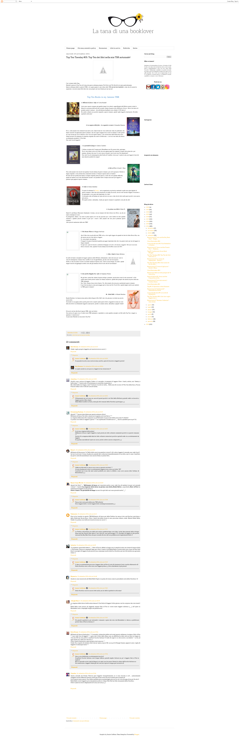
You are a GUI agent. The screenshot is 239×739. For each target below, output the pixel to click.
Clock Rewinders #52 (153, 270)
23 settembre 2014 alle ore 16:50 (98, 358)
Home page (70, 48)
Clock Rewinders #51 (153, 284)
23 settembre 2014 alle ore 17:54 (88, 632)
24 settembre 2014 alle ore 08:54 (93, 366)
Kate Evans (74, 632)
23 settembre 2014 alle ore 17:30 (98, 588)
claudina (74, 379)
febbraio (150, 319)
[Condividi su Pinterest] (89, 333)
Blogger (136, 734)
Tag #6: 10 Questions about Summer (158, 286)
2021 (147, 209)
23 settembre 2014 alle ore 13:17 (93, 412)
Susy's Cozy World (77, 483)
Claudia (73, 673)
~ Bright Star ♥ (75, 601)
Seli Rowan (74, 346)
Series (135, 48)
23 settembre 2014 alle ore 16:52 (98, 396)
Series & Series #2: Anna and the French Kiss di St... (157, 277)
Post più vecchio (135, 718)
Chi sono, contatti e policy (87, 48)
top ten (79, 335)
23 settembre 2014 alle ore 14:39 (86, 545)
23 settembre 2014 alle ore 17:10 (98, 529)
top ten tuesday (86, 335)
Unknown (74, 514)
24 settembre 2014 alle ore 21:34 (86, 673)
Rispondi (73, 351)
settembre (151, 235)
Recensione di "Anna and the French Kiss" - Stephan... (158, 248)
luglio (150, 307)
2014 (147, 226)
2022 (148, 207)
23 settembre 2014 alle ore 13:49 (93, 483)
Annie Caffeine (80, 358)
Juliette (73, 545)
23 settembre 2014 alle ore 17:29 (98, 562)
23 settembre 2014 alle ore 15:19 (90, 601)
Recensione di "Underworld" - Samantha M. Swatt (156, 289)
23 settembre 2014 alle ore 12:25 (87, 379)
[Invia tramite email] (82, 333)
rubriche (74, 335)
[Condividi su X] (85, 333)
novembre (151, 230)
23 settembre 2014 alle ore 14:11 (87, 514)
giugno (150, 309)
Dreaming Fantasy (77, 412)
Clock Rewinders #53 (153, 241)
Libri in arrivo (115, 48)
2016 (147, 221)
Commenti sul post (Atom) (81, 721)
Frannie (97, 190)
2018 (147, 216)
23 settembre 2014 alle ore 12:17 (88, 346)
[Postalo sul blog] (84, 333)
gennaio (150, 321)
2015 (147, 223)
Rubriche (126, 48)
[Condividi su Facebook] (87, 333)
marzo (150, 316)
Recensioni (103, 48)
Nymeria (74, 576)
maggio (150, 312)
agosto (150, 305)
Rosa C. (73, 450)
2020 (148, 212)
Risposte (75, 355)
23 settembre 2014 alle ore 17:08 (98, 499)
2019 (147, 214)
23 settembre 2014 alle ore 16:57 (98, 429)
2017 (147, 219)
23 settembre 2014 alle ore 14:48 (87, 576)
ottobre (150, 233)
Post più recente (71, 718)
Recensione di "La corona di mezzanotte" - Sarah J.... (155, 259)
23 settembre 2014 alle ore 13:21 (85, 450)
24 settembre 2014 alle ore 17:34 (98, 654)
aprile (150, 314)
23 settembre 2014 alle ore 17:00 (98, 465)
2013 (147, 324)
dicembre (151, 228)
